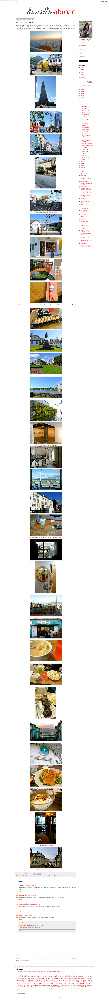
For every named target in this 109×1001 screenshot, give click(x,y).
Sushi (60, 875)
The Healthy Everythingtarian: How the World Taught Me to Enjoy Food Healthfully (86, 224)
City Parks (32, 875)
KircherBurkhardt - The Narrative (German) (85, 199)
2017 (82, 95)
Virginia (73, 988)
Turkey (53, 988)
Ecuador (39, 978)
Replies (22, 922)
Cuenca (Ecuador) (79, 976)
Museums (52, 875)
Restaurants (56, 875)
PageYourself (83, 214)
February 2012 (85, 157)
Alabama (22, 975)
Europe (45, 875)
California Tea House (84, 177)
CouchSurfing (40, 875)
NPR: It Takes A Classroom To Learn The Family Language (86, 211)
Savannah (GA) (34, 986)
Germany (82, 978)
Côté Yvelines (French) (85, 181)
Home (46, 958)
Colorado (60, 976)
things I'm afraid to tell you (87, 145)
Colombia (55, 976)
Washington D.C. (79, 988)
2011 (82, 161)
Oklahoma (66, 983)
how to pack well (85, 133)
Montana (70, 981)
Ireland (77, 980)
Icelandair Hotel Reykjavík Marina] (53, 537)
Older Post (73, 958)
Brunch (88, 975)
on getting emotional (85, 121)
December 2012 (85, 106)
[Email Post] (31, 873)
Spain (67, 986)
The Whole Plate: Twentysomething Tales (85, 231)
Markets (39, 981)
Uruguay (65, 988)
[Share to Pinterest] (40, 874)
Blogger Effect (83, 175)
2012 (82, 104)
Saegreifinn (48, 662)
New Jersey (88, 981)
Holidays (37, 980)
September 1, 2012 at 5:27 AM (34, 904)
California (19, 976)
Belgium (49, 975)
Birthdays (55, 975)
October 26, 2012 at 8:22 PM (37, 925)
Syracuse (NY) (26, 988)
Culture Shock (87, 976)
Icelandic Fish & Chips (55, 788)
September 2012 (85, 112)
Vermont (69, 988)
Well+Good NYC (84, 243)
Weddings (85, 988)
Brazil (68, 975)
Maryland (45, 981)
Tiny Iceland (83, 236)
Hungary (66, 980)
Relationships (64, 985)
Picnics (27, 985)
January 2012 (84, 159)
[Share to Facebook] (38, 874)
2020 (82, 89)
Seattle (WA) (40, 986)
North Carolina (56, 983)
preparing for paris (85, 129)
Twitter (82, 67)
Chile (39, 976)
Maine (34, 981)
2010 (82, 163)
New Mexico (19, 983)
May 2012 (84, 151)
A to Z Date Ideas (84, 173)
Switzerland (19, 988)
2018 (82, 93)
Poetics (32, 985)
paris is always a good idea (87, 143)
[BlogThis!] (35, 874)
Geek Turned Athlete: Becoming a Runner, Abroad (86, 189)
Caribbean (28, 976)
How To (60, 980)
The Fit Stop (83, 219)
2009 (82, 165)
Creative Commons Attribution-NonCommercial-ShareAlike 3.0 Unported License (43, 971)
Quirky (82, 217)
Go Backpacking (84, 191)
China (43, 976)
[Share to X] (37, 874)
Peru (24, 985)
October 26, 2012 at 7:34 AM (29, 915)
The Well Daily (83, 228)
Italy (81, 980)
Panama (74, 983)
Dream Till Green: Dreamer (86, 184)
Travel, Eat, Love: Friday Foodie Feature (85, 238)
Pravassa (82, 216)
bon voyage (84, 125)
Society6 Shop (83, 75)
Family (54, 978)
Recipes (56, 985)
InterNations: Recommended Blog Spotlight (86, 196)
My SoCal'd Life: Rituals (85, 208)
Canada (24, 976)
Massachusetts (51, 981)
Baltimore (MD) (43, 975)
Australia (36, 975)
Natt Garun (21, 895)
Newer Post (18, 958)
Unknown (21, 915)
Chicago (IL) (34, 976)
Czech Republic (20, 978)
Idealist (82, 72)
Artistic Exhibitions (21, 875)
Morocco (75, 981)
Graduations (88, 978)
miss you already (85, 119)
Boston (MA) (62, 975)
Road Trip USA (80, 985)
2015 (82, 99)
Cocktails (36, 875)
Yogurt (65, 875)
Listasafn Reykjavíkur (40, 445)
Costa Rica (72, 976)
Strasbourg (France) (82, 986)
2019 (82, 91)
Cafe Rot (51, 845)
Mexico (57, 981)
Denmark (25, 978)
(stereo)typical (84, 117)
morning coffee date (47, 28)
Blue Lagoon (63, 28)
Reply (20, 891)
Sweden (89, 986)
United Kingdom (59, 988)
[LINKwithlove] (85, 85)
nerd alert (83, 138)
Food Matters (64, 978)
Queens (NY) (49, 985)
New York (33, 983)
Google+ (82, 70)
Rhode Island (72, 985)
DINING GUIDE (82, 49)
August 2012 (84, 114)
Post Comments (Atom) (25, 960)
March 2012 (84, 155)
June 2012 (84, 149)
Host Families (53, 980)
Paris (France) (83, 983)
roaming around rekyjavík (86, 116)
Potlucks (43, 985)
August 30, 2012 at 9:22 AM (30, 885)
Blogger (59, 997)
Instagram (82, 69)
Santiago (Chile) (25, 986)
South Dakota (62, 986)
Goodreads (83, 77)
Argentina (27, 975)
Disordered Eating (32, 978)
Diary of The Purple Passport (86, 183)
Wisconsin (90, 988)
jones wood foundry (85, 127)
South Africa (47, 986)
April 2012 (84, 153)
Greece (18, 980)
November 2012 (85, 108)
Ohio (61, 983)
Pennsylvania (19, 985)
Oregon (70, 983)
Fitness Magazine (84, 186)
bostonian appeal (85, 131)
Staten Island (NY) (73, 986)
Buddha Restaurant (24, 304)
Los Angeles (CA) (27, 981)
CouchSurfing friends (58, 662)
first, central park (85, 123)
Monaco (66, 981)
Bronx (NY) (73, 975)
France (70, 978)
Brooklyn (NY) (81, 975)
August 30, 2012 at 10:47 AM (30, 895)
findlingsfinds (23, 906)
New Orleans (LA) (26, 983)
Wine (62, 875)
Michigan (62, 981)
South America (53, 986)
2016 (82, 97)
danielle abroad (22, 904)
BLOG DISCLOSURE (83, 45)
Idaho (74, 980)
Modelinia (82, 204)
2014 (82, 101)
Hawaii (31, 980)
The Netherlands (47, 988)
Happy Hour (24, 980)
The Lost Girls (83, 227)
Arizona (31, 975)
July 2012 (84, 147)
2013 (82, 103)
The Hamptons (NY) (39, 988)
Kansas (84, 980)
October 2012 (84, 110)
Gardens (76, 978)
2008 (82, 167)
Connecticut (66, 976)
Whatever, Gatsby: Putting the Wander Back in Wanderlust (86, 246)
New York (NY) (44, 983)
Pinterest (82, 74)
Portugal (38, 985)
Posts (82, 53)
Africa (18, 975)
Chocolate (28, 875)
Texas (33, 988)
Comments (83, 56)
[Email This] (34, 874)
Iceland (48, 875)
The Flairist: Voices (84, 221)
